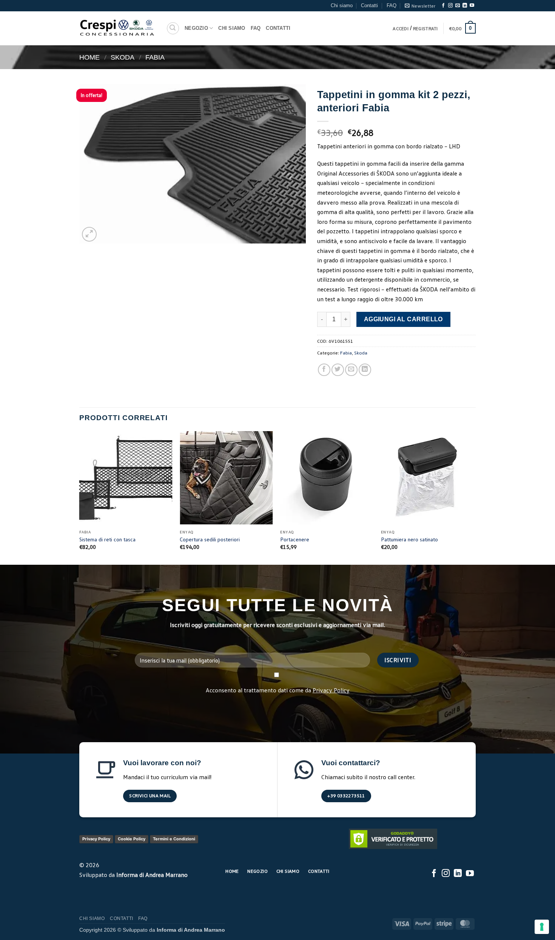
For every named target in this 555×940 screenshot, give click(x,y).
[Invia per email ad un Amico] (351, 370)
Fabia (155, 57)
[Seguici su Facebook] (443, 5)
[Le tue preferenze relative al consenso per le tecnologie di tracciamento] (542, 927)
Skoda (122, 57)
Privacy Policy (331, 690)
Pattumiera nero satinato (409, 539)
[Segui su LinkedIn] (464, 5)
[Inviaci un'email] (457, 5)
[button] (420, 6)
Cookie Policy (131, 838)
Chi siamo (342, 5)
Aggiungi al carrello (403, 319)
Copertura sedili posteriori (210, 539)
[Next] (473, 497)
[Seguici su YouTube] (472, 5)
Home (89, 57)
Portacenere (294, 539)
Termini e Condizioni (174, 838)
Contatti (369, 5)
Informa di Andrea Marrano (152, 874)
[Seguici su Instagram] (450, 5)
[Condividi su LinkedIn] (365, 370)
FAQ (391, 5)
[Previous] (79, 497)
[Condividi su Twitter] (337, 370)
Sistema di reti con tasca (107, 539)
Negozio (196, 28)
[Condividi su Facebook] (324, 370)
